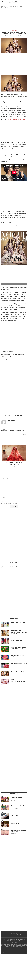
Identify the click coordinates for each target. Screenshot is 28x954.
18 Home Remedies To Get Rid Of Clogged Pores (18, 831)
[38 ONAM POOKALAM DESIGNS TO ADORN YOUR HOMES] (5, 649)
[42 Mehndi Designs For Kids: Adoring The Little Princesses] (5, 682)
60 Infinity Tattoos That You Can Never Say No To (18, 814)
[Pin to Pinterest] (20, 415)
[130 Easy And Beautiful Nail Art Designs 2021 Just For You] (5, 807)
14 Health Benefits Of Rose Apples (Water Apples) (19, 664)
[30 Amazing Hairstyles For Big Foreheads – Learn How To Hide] (5, 673)
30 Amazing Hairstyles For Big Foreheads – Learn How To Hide (18, 672)
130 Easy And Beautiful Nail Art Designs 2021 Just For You (18, 806)
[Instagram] (9, 566)
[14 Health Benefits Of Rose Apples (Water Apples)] (5, 665)
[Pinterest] (13, 566)
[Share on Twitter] (18, 415)
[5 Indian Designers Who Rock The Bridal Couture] (14, 453)
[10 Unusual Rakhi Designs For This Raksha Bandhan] (5, 657)
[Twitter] (6, 566)
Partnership (21, 940)
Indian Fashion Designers (12, 940)
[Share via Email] (21, 415)
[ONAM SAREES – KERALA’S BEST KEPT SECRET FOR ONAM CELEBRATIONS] (5, 633)
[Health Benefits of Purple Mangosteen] (5, 799)
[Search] (25, 2)
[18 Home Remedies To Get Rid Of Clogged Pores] (5, 832)
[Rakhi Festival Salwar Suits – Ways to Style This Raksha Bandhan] (5, 641)
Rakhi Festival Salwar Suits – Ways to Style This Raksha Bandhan (17, 640)
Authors (17, 939)
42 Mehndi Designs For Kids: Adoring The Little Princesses (18, 680)
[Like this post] (15, 415)
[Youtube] (16, 566)
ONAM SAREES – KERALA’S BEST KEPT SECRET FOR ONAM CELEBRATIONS (19, 632)
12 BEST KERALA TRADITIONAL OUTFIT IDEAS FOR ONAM (18, 623)
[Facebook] (2, 566)
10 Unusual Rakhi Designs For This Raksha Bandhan (18, 656)
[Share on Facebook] (17, 415)
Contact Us (22, 939)
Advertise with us (11, 939)
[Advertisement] (14, 19)
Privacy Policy (14, 942)
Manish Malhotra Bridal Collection (16, 119)
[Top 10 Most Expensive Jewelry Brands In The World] (5, 824)
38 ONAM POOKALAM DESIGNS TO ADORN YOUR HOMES (18, 648)
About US (5, 939)
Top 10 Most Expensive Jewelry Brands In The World (18, 822)
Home (2, 6)
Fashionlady (11, 35)
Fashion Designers (8, 6)
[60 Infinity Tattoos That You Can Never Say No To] (5, 816)
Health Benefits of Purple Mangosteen (16, 798)
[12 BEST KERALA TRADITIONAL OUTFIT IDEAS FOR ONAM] (5, 624)
